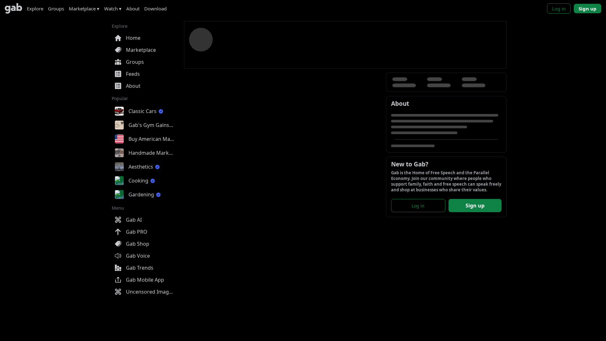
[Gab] (13, 8)
